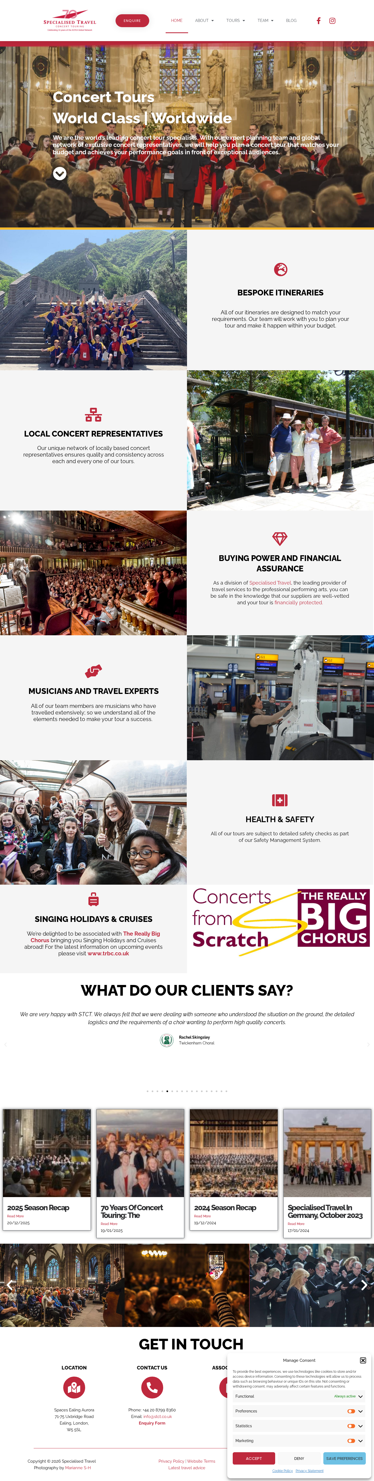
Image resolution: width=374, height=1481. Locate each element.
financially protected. (299, 602)
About (202, 20)
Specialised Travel (270, 583)
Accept (254, 1458)
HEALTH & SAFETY (280, 819)
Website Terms (201, 1461)
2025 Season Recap (38, 1207)
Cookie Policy (282, 1471)
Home (177, 20)
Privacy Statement (310, 1471)
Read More (15, 1216)
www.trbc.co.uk (108, 953)
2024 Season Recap (225, 1207)
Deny (299, 1458)
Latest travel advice (186, 1467)
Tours (233, 20)
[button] (363, 1360)
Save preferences (344, 1458)
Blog (291, 20)
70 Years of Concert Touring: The (132, 1211)
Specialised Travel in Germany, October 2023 (325, 1211)
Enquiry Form (152, 1423)
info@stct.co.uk (158, 1416)
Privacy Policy (171, 1461)
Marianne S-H (78, 1467)
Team (263, 20)
